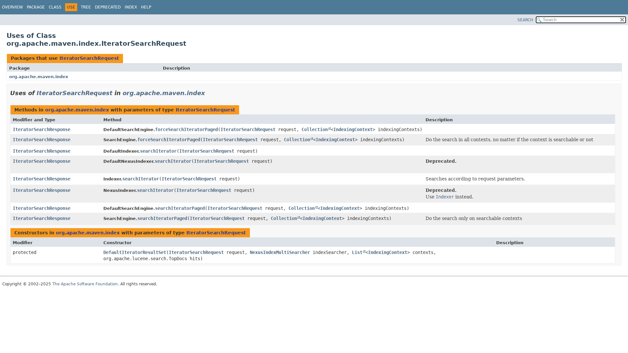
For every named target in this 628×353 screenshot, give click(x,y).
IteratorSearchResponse (41, 129)
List (357, 252)
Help (146, 7)
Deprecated (108, 7)
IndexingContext (353, 129)
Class (55, 7)
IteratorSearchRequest (89, 58)
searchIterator (158, 151)
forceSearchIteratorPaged (186, 129)
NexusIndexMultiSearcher (280, 252)
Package (36, 7)
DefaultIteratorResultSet (134, 252)
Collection (315, 129)
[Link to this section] (209, 93)
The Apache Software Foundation (85, 284)
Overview (12, 7)
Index (131, 7)
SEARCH (525, 20)
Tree (86, 7)
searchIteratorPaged (180, 208)
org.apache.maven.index (38, 76)
